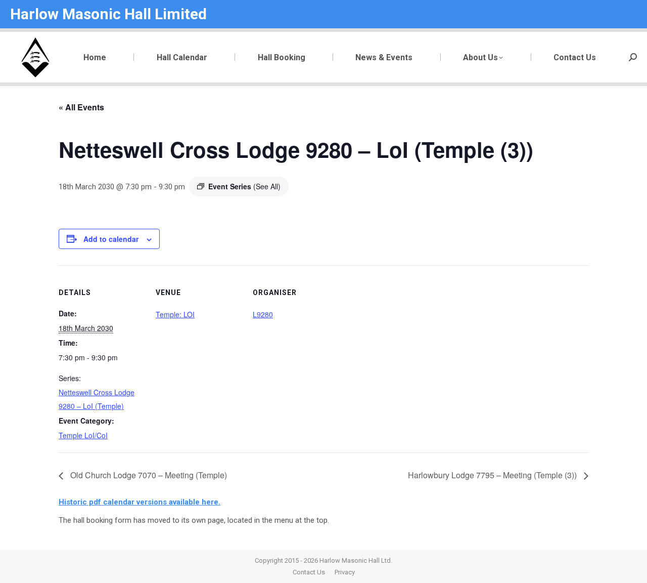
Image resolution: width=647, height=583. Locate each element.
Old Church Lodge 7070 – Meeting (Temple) (147, 475)
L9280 (263, 314)
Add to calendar (110, 239)
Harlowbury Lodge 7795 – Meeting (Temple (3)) (493, 475)
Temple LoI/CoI (83, 435)
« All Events (81, 107)
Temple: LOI (175, 314)
